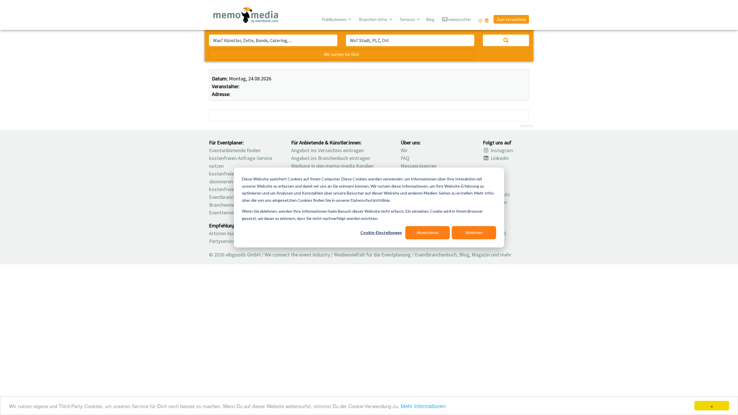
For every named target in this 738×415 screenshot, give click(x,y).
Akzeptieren (428, 232)
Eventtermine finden (231, 212)
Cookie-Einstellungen (381, 232)
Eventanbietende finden (235, 150)
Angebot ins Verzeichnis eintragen (327, 150)
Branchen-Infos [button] (373, 19)
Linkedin (499, 158)
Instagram (501, 150)
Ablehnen (474, 232)
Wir (404, 150)
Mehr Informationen (423, 406)
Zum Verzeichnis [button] (511, 19)
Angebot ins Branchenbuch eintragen (330, 158)
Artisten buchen (226, 233)
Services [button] (408, 19)
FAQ (405, 158)
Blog (430, 19)
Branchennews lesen (231, 204)
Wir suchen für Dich (341, 54)
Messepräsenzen (418, 166)
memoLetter (459, 19)
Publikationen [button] (334, 19)
